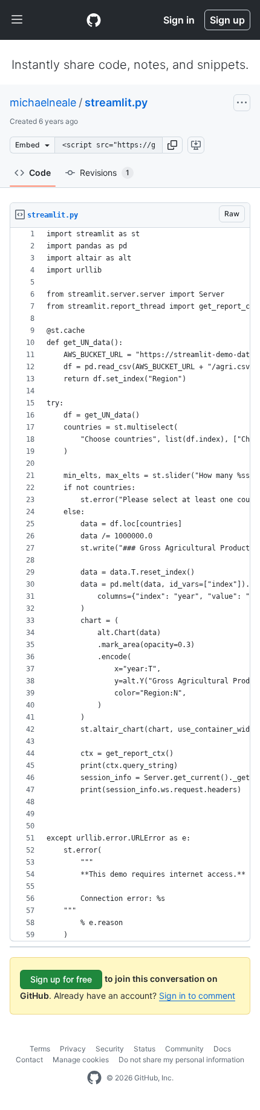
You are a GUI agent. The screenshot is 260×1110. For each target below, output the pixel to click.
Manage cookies (81, 1059)
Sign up (227, 20)
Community (184, 1048)
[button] (172, 145)
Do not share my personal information (181, 1059)
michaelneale (43, 102)
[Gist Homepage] (93, 20)
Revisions (104, 172)
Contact (29, 1059)
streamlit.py (116, 102)
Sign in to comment (197, 995)
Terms (40, 1048)
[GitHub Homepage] (94, 1078)
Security (110, 1048)
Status (144, 1048)
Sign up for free (61, 979)
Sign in (179, 20)
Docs (222, 1048)
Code (40, 172)
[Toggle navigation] (17, 20)
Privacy (73, 1048)
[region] (130, 584)
